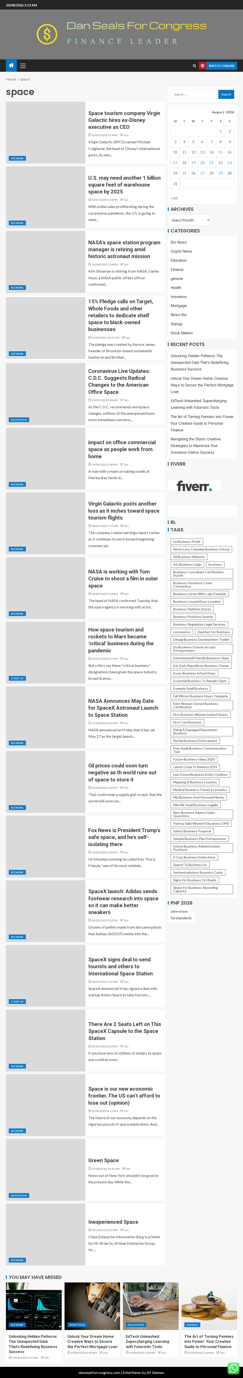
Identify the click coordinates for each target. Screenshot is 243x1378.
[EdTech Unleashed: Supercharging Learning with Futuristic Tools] (151, 1306)
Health (176, 287)
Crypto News (181, 251)
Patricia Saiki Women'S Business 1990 (201, 823)
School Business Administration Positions (196, 848)
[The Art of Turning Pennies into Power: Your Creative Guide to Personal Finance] (209, 1306)
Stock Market (182, 333)
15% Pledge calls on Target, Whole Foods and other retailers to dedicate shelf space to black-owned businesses (120, 315)
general (177, 278)
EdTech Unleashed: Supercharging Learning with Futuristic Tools (147, 1341)
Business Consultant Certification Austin (198, 573)
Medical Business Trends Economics (200, 790)
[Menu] (22, 66)
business (215, 564)
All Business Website (189, 557)
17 (175, 162)
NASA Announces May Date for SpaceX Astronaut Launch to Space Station (123, 708)
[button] (22, 66)
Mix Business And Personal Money (198, 797)
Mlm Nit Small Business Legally (195, 805)
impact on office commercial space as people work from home (122, 449)
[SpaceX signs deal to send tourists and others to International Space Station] (45, 976)
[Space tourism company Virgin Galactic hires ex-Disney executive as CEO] (45, 133)
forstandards (181, 917)
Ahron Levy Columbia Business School (201, 549)
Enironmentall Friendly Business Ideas (201, 658)
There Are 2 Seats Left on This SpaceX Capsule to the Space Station (124, 1031)
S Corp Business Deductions (194, 857)
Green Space (103, 1160)
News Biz (179, 315)
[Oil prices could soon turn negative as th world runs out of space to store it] (45, 782)
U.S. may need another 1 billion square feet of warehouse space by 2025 (124, 185)
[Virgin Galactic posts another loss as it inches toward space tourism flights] (45, 523)
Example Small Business (190, 688)
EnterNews (132, 1372)
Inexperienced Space (113, 1222)
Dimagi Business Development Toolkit (201, 639)
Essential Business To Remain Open (200, 681)
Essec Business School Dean (194, 673)
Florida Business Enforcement (195, 741)
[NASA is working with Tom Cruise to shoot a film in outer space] (45, 588)
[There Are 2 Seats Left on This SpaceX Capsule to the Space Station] (45, 1040)
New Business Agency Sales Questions (194, 814)
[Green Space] (45, 1170)
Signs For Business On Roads (194, 880)
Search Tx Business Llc (190, 865)
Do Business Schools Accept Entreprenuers (194, 648)
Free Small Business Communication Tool (199, 750)
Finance (177, 269)
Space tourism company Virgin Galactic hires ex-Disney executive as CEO (124, 120)
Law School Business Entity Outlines (200, 774)
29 (220, 173)
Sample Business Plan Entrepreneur (199, 839)
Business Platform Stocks (192, 609)
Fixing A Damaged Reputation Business (195, 731)
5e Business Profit (187, 542)
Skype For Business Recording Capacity (195, 889)
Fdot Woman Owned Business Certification (195, 705)
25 (184, 173)
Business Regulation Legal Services (199, 624)
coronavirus (182, 632)
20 (202, 162)
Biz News (17, 158)
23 (229, 162)
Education (19, 419)
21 (211, 162)
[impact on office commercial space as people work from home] (45, 459)
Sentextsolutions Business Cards (198, 872)
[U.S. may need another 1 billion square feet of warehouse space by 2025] (45, 197)
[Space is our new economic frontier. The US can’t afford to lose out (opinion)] (45, 1105)
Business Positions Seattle (193, 617)
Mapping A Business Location (195, 782)
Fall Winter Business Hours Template (200, 696)
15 (220, 152)
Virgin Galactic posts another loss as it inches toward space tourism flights (123, 511)
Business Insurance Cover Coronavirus (192, 584)
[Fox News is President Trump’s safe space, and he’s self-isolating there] (45, 846)
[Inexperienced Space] (45, 1234)
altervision (179, 911)
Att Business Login (187, 564)
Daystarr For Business (214, 632)
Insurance (179, 296)
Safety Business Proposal (192, 831)
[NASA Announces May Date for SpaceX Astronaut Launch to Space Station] (45, 717)
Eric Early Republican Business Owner (201, 666)
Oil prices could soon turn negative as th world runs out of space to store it (122, 773)
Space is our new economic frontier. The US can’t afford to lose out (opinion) (124, 1096)
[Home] (11, 65)
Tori (125, 135)
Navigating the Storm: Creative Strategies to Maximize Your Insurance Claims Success (196, 446)
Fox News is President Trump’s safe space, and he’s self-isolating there (124, 837)
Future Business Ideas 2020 (194, 759)
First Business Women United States (200, 715)
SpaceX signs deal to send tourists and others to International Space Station (120, 967)
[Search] (194, 65)
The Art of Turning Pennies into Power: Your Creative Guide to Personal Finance (202, 423)
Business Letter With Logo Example (199, 594)
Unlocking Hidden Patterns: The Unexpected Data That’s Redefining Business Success (200, 362)
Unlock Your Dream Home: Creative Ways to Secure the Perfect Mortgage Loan (202, 385)
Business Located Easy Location (197, 601)
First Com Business (187, 722)
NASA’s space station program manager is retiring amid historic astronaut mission (124, 250)
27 (202, 173)
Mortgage (179, 306)
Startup (17, 678)
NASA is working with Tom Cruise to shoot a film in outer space (123, 579)
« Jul (174, 198)
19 (193, 162)
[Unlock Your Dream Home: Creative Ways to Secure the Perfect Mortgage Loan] (92, 1306)
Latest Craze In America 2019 (195, 767)
